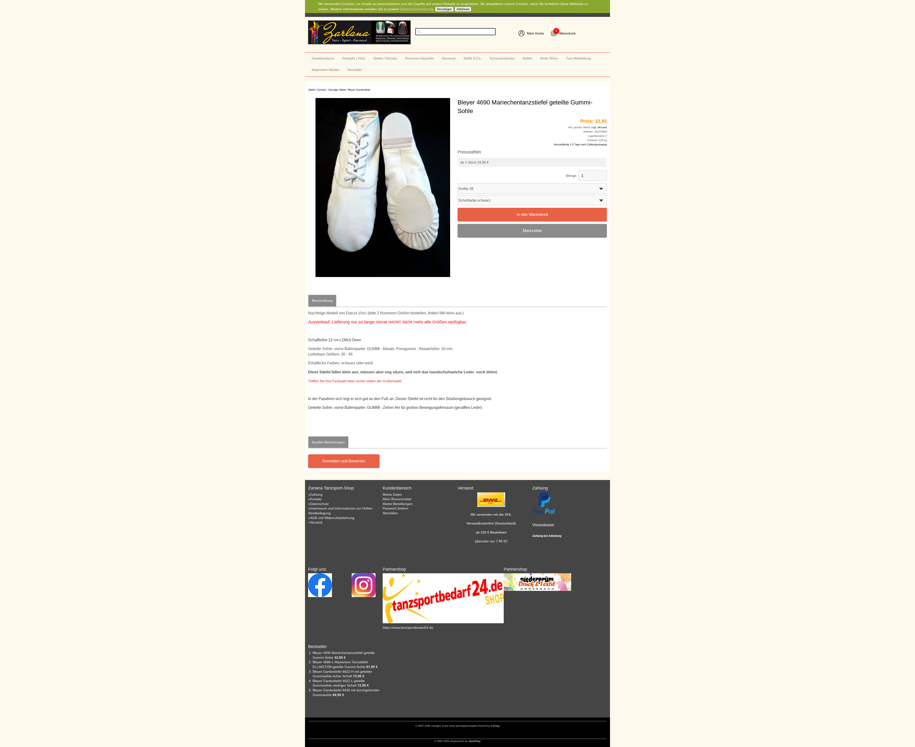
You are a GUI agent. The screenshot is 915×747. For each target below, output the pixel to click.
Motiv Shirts (549, 58)
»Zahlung (315, 494)
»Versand (315, 522)
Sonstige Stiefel (337, 89)
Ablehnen (463, 9)
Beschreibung (322, 300)
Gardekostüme (323, 58)
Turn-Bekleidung (578, 58)
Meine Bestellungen (397, 504)
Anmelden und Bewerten (343, 461)
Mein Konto (535, 33)
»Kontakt (314, 499)
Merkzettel (532, 230)
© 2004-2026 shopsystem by (457, 741)
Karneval (448, 58)
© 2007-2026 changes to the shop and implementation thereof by (457, 725)
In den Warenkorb (532, 214)
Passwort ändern (395, 508)
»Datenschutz (318, 504)
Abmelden (390, 513)
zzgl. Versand (599, 127)
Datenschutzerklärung (416, 9)
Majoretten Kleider (325, 70)
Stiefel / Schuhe (385, 58)
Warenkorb (567, 33)
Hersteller (354, 70)
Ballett (527, 58)
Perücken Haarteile (419, 58)
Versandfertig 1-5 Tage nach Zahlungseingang (580, 144)
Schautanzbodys (502, 58)
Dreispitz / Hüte (353, 58)
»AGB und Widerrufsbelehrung (331, 518)
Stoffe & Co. (472, 58)
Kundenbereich (397, 488)
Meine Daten (392, 494)
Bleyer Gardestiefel (359, 89)
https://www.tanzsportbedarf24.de (408, 627)
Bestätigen (444, 9)
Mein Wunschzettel (397, 499)
